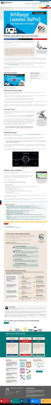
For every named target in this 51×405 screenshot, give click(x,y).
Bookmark (6, 223)
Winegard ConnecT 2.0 (30, 115)
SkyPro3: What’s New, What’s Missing (35, 75)
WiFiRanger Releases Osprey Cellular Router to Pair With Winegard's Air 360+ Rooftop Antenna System (24, 214)
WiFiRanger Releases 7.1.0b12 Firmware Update (14, 212)
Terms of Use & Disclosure (32, 404)
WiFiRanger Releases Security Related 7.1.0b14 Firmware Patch (17, 210)
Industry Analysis (12, 281)
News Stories (11, 287)
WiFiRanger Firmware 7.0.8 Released (35, 78)
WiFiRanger (8, 227)
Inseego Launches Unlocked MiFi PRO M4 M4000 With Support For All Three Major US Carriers (11, 285)
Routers (13, 227)
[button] (49, 4)
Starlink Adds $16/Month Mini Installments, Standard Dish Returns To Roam (11, 296)
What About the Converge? (34, 77)
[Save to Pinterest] (0, 204)
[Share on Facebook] (0, 201)
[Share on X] (0, 202)
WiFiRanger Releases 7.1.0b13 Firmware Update (14, 211)
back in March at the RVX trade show (33, 134)
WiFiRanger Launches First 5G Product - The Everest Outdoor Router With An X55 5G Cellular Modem (23, 208)
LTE (5, 227)
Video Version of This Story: (34, 74)
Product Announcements (14, 37)
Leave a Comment (27, 37)
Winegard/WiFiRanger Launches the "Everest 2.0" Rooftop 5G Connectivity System (20, 205)
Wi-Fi (11, 227)
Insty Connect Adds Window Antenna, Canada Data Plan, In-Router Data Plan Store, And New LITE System (11, 381)
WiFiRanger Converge (17, 227)
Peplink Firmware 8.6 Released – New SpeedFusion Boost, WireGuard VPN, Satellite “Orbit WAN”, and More (11, 291)
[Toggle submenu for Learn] (45, 3)
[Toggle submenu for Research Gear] (42, 3)
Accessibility (38, 404)
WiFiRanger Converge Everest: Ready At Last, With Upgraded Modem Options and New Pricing (22, 219)
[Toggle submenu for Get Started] (30, 3)
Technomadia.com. (19, 388)
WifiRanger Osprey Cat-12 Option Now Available (14, 213)
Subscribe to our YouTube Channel (10, 87)
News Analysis (14, 365)
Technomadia (31, 314)
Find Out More (6, 322)
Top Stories (10, 366)
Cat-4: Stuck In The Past (34, 76)
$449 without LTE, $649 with (13, 64)
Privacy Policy (26, 404)
